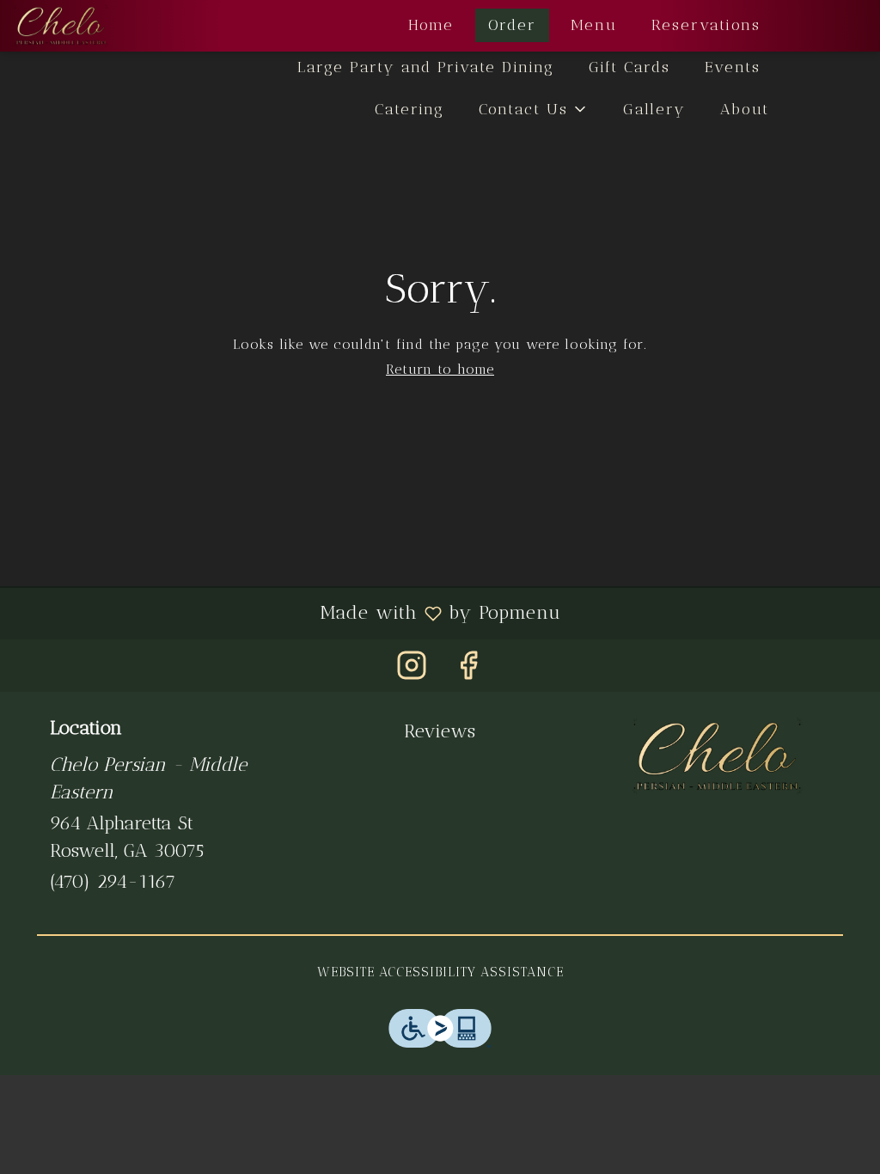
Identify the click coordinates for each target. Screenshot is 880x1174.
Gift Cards (629, 67)
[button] (534, 109)
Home (431, 24)
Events (733, 67)
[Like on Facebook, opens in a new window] (468, 670)
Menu (594, 24)
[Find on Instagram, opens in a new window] (411, 670)
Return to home (440, 369)
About (744, 109)
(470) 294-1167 (112, 881)
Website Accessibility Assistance (440, 972)
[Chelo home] (91, 25)
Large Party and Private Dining (425, 67)
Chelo (717, 756)
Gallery (654, 109)
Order (512, 24)
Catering (409, 109)
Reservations (706, 24)
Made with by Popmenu (287, 613)
